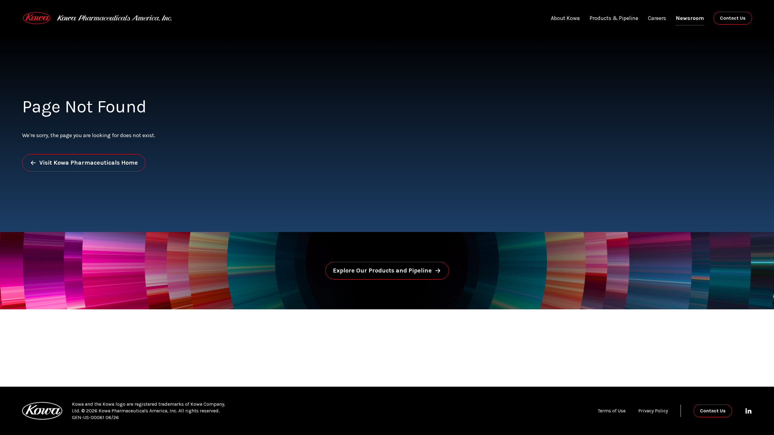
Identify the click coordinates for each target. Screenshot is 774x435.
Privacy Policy (653, 411)
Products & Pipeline (614, 18)
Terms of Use (612, 411)
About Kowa (565, 18)
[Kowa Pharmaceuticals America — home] (97, 18)
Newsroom (690, 18)
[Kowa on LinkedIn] (748, 410)
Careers (657, 18)
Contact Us (733, 18)
